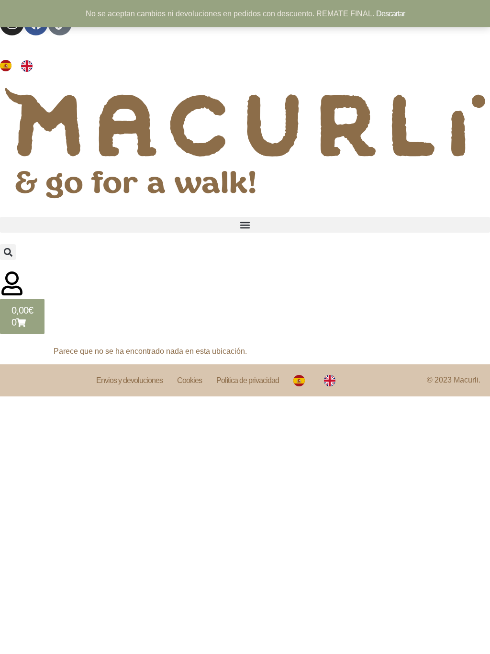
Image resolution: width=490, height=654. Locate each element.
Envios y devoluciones (129, 380)
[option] (29, 65)
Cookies (189, 380)
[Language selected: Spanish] (21, 65)
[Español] (301, 380)
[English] (332, 380)
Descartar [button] (390, 14)
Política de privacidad (247, 380)
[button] (245, 225)
